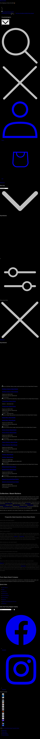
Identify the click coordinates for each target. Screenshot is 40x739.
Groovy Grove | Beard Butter (9, 429)
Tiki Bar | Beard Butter (7, 454)
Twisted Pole (6, 506)
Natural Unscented (23, 506)
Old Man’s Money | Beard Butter (10, 389)
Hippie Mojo (28, 503)
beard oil (16, 536)
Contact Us (4, 591)
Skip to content (3, 0)
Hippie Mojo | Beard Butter (8, 417)
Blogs (3, 589)
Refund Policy (5, 593)
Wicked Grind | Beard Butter (9, 466)
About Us (4, 599)
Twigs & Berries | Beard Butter (9, 442)
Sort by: (2, 185)
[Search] (20, 62)
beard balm (22, 536)
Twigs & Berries (16, 505)
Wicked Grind (30, 505)
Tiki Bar (10, 506)
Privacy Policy (5, 597)
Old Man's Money (8, 503)
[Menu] (2, 9)
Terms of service (5, 733)
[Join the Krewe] (14, 609)
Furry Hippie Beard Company (7, 728)
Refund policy (4, 730)
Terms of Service (5, 595)
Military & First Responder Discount (9, 601)
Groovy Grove (2, 505)
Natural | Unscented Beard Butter (10, 479)
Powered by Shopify (16, 728)
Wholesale (4, 603)
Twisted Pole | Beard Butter (9, 401)
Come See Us (5, 587)
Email (12, 609)
